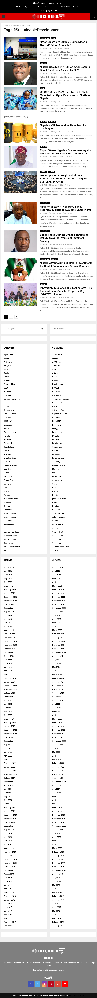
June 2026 (8, 575)
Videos (56, 7)
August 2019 (9, 874)
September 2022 (10, 741)
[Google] (58, 984)
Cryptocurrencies (30, 7)
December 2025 (10, 597)
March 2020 (9, 848)
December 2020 (10, 815)
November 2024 (10, 645)
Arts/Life (7, 366)
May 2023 (8, 711)
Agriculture (8, 355)
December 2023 (10, 686)
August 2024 (9, 656)
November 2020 (10, 819)
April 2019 (8, 889)
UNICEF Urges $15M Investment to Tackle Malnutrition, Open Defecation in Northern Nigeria (65, 95)
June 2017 (8, 907)
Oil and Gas (52, 121)
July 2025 (8, 615)
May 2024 (8, 667)
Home (11, 7)
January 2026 (9, 593)
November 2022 (10, 734)
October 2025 (9, 604)
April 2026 (8, 582)
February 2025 (10, 634)
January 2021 (9, 811)
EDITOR (44, 48)
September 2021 (10, 782)
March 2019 (9, 893)
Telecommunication (12, 547)
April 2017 (8, 915)
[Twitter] (37, 984)
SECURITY (8, 521)
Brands (7, 380)
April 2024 (8, 671)
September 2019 (10, 870)
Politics (40, 7)
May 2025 (8, 623)
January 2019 (9, 900)
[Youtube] (65, 984)
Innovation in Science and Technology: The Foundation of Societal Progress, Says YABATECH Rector (66, 291)
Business (48, 7)
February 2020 (10, 852)
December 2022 (10, 730)
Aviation (7, 373)
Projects (7, 502)
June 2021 (8, 793)
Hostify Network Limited (76, 995)
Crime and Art (9, 410)
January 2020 (9, 856)
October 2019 (9, 867)
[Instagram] (44, 984)
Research (8, 510)
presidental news (11, 499)
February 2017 (10, 922)
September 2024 (10, 652)
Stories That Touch (12, 532)
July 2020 (8, 833)
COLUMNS (8, 395)
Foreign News (9, 443)
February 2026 (10, 590)
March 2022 (9, 760)
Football (7, 440)
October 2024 (9, 649)
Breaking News (45, 38)
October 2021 (9, 778)
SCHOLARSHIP (66, 7)
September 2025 (10, 608)
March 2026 (9, 586)
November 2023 (10, 689)
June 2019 (8, 881)
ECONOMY (44, 63)
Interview (7, 454)
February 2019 (10, 896)
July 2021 (8, 789)
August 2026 (9, 567)
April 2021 (8, 800)
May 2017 (8, 911)
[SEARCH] (42, 328)
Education (44, 284)
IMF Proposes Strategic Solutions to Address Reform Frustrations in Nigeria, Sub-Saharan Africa (64, 178)
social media (9, 525)
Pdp (5, 488)
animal (6, 358)
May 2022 (8, 752)
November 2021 (10, 774)
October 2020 (9, 822)
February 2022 (10, 763)
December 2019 (10, 859)
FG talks (7, 436)
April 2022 (8, 756)
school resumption (12, 517)
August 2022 (9, 745)
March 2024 (9, 675)
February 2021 (10, 808)
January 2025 (9, 638)
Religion (7, 506)
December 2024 (10, 641)
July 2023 (8, 704)
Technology (9, 543)
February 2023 (10, 723)
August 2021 (9, 785)
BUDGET (7, 388)
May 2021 (8, 796)
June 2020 (8, 837)
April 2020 (8, 844)
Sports (7, 528)
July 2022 (8, 748)
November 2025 (10, 601)
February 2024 (10, 678)
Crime (6, 406)
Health (42, 88)
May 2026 (8, 579)
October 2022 (9, 737)
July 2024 (8, 660)
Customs (7, 417)
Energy (53, 38)
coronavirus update (12, 399)
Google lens (9, 447)
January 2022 (9, 767)
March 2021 (9, 804)
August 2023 (9, 700)
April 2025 (8, 627)
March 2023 (9, 719)
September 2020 (10, 826)
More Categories (78, 7)
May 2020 (8, 841)
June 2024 (8, 663)
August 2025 (9, 612)
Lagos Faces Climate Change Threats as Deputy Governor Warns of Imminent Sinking (64, 238)
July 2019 (8, 878)
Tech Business (10, 539)
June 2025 (8, 619)
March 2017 (9, 918)
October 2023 (9, 693)
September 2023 (10, 697)
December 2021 (10, 771)
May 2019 (8, 885)
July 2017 (8, 904)
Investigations (10, 458)
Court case (8, 403)
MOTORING (8, 477)
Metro (6, 473)
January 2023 (9, 726)
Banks (6, 377)
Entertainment (10, 432)
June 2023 (8, 708)
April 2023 (8, 715)
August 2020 (9, 830)
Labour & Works (10, 466)
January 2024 (9, 682)
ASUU (6, 369)
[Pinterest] (51, 984)
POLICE (7, 491)
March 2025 (9, 630)
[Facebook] (31, 984)
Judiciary (7, 462)
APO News (18, 7)
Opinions (7, 484)
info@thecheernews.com (53, 970)
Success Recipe (10, 536)
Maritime (7, 469)
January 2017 (9, 926)
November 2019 (10, 863)
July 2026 (8, 571)
